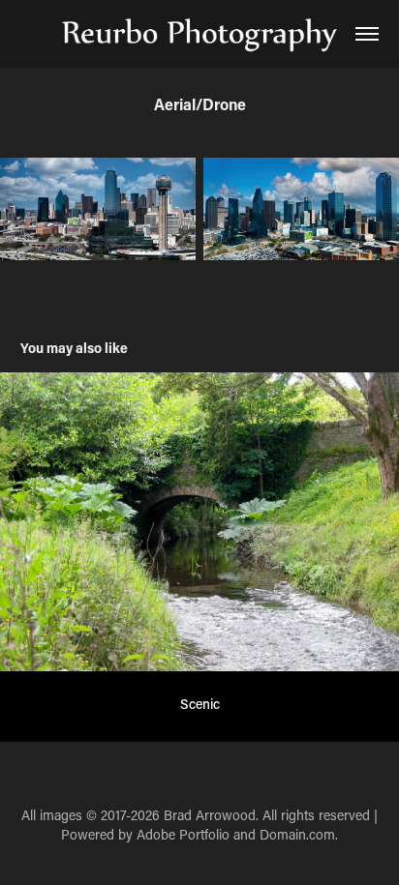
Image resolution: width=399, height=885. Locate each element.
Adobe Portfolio (183, 834)
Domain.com (297, 834)
